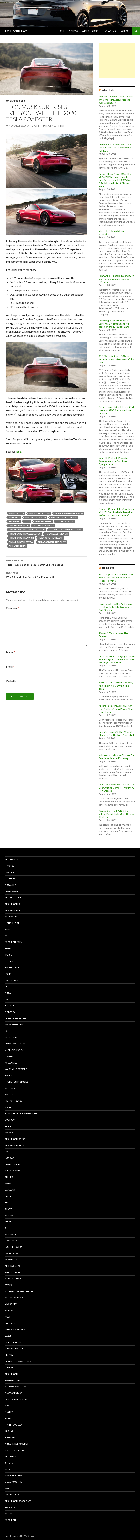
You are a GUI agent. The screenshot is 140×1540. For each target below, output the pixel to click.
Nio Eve (9, 1367)
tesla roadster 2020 (43, 525)
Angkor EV (11, 1304)
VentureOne (12, 1215)
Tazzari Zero (12, 1259)
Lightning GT (12, 923)
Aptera (9, 1075)
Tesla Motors (12, 859)
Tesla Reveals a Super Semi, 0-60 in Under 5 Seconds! (35, 562)
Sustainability (12, 1170)
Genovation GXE (14, 1348)
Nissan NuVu (11, 1240)
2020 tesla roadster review (68, 513)
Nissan (8, 993)
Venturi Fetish (13, 1234)
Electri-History (90, 31)
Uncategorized (15, 101)
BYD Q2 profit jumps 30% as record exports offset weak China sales (116, 359)
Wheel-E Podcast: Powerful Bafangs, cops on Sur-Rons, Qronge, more (113, 461)
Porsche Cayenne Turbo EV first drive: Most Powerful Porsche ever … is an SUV (116, 99)
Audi (7, 1316)
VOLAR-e (9, 1310)
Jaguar (9, 1431)
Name (10, 652)
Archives (73, 31)
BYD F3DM (10, 1120)
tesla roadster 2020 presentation (27, 529)
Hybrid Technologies (16, 1082)
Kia (6, 1151)
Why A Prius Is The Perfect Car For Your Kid (30, 575)
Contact (125, 31)
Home (61, 31)
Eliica (8, 1196)
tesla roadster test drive (52, 542)
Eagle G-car (11, 1253)
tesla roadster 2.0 (18, 525)
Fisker (8, 948)
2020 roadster (16, 513)
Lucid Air (9, 1158)
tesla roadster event (56, 534)
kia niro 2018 (12, 1494)
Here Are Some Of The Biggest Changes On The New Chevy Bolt (117, 734)
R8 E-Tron (10, 1323)
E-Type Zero (11, 1437)
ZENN (8, 986)
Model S (9, 872)
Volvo (8, 1418)
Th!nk (8, 1221)
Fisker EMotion (13, 1164)
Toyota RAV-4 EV (13, 1475)
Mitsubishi (10, 1520)
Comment (12, 608)
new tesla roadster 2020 (63, 517)
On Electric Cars (16, 31)
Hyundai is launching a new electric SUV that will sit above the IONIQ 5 (116, 147)
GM (7, 1228)
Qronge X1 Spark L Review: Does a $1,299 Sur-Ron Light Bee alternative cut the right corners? (116, 512)
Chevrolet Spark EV (15, 1329)
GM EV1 (9, 1463)
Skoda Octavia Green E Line (19, 1291)
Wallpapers (110, 31)
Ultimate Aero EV (14, 1050)
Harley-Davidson (14, 1424)
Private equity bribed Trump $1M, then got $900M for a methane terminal (116, 410)
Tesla (18, 451)
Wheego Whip (12, 1272)
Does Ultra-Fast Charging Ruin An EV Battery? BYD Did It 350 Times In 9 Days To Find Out (117, 659)
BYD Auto (10, 1005)
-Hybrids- (10, 866)
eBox (8, 1202)
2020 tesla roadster (39, 513)
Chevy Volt (11, 916)
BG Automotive (13, 1482)
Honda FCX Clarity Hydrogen (21, 1113)
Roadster (14, 521)
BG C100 (9, 961)
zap (7, 1488)
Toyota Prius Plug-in (16, 1024)
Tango (8, 954)
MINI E (8, 935)
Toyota (9, 1132)
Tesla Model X (12, 910)
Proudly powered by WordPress (19, 1536)
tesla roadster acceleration (24, 534)
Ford (8, 974)
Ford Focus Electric (16, 1018)
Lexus (8, 1336)
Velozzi (9, 1094)
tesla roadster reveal (50, 538)
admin (37, 125)
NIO (7, 1405)
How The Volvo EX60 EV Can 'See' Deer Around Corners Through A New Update (117, 787)
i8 (6, 1031)
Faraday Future (13, 1393)
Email (10, 666)
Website (11, 681)
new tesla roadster (35, 517)
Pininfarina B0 (12, 1266)
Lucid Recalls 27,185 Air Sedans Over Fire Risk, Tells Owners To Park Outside (115, 606)
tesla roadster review (21, 542)
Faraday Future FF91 (16, 1399)
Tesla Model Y (12, 1374)
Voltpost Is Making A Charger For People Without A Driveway (116, 757)
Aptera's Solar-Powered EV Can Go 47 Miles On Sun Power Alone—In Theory (116, 708)
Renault (9, 1355)
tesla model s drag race (18, 1501)
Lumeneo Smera (13, 1247)
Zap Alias (10, 1189)
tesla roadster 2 (65, 521)
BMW (7, 999)
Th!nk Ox (10, 1177)
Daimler (9, 1056)
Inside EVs (108, 567)
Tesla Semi (10, 1456)
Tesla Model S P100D (15, 1145)
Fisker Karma (12, 891)
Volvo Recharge (14, 1278)
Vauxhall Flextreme (16, 1069)
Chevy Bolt (11, 1037)
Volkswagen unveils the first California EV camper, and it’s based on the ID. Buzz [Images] (115, 323)
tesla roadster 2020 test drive (65, 529)
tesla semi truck (17, 546)
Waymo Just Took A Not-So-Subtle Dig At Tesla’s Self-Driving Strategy (116, 813)
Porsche (9, 1126)
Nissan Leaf (11, 885)
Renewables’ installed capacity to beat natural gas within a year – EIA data (116, 278)
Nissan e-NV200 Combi (16, 1444)
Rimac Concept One (15, 1043)
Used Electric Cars (15, 1450)
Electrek (107, 89)
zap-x (8, 1183)
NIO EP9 (9, 1412)
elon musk (14, 517)
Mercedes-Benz (13, 1342)
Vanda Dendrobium (15, 1386)
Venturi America (14, 1297)
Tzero (8, 1469)
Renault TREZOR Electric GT (19, 1361)
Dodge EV (10, 1012)
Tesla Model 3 (12, 904)
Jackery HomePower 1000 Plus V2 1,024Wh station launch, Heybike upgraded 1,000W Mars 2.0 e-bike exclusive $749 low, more (116, 180)
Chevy (8, 1209)
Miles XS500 (11, 1062)
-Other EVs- (11, 878)
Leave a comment (54, 125)
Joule (8, 1107)
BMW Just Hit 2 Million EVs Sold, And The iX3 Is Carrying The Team (116, 685)
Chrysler (10, 1088)
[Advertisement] (117, 60)
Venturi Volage (13, 1101)
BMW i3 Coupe (12, 980)
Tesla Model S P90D (15, 1139)
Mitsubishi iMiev (13, 942)
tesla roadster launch (21, 538)
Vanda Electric (13, 1380)
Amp (7, 929)
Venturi (9, 1513)
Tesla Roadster (43, 521)
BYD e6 (8, 1285)
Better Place (12, 967)
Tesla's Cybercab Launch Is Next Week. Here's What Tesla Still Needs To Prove (116, 577)
